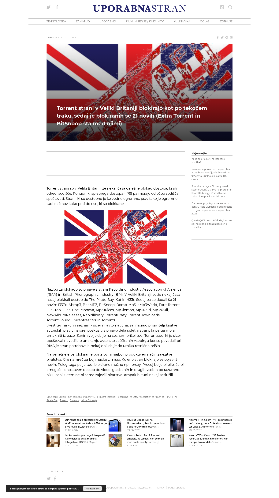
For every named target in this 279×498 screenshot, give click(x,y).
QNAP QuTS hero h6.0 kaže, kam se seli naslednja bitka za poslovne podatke (212, 224)
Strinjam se (92, 488)
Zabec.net (145, 487)
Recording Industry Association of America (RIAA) (144, 396)
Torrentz (74, 400)
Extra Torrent (107, 396)
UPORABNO (107, 21)
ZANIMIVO (83, 21)
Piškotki (160, 487)
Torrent (64, 400)
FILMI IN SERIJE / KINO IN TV (145, 21)
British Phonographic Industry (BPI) (78, 396)
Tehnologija (54, 37)
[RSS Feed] (222, 7)
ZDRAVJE (226, 21)
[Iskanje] (230, 7)
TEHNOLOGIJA (56, 21)
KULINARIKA (181, 21)
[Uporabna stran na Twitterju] (48, 7)
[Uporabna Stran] (139, 8)
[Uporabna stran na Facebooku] (57, 7)
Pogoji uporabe (176, 487)
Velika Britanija (89, 400)
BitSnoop (51, 396)
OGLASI (205, 21)
